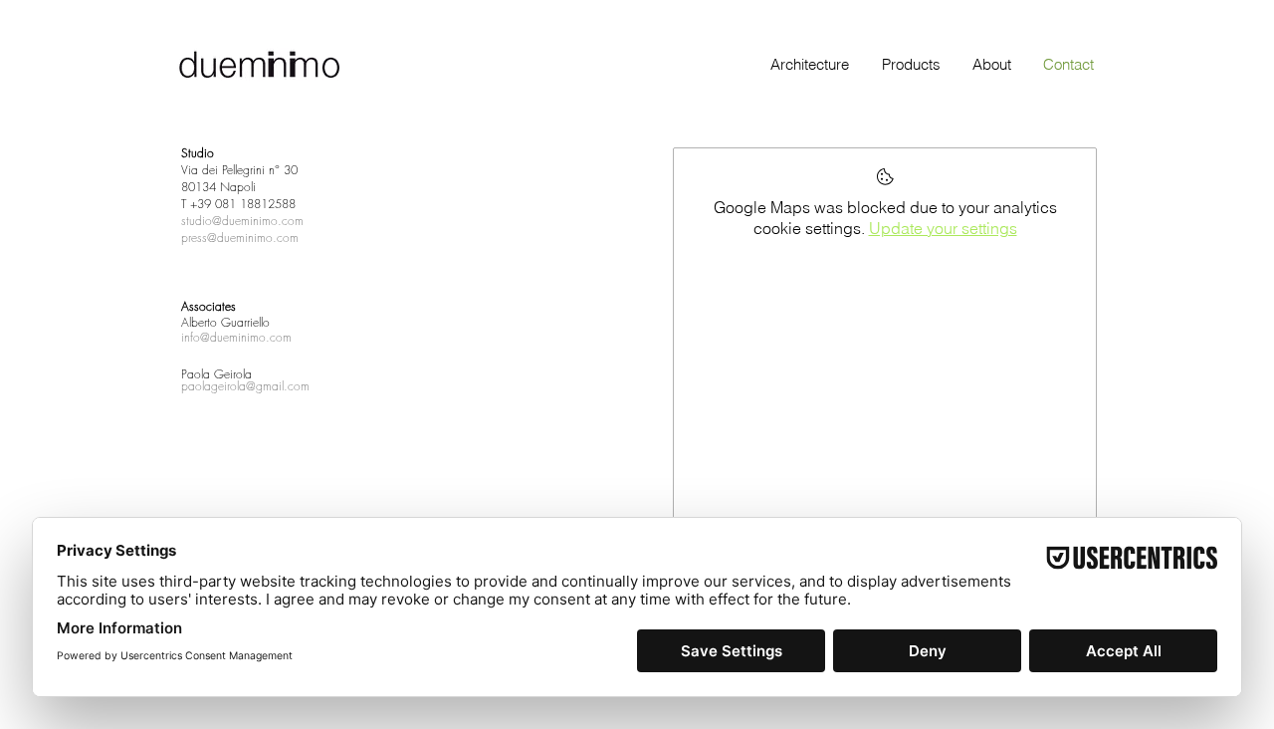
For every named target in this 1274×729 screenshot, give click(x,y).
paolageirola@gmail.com (245, 385)
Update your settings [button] (943, 228)
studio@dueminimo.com (242, 220)
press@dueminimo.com (240, 237)
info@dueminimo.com (236, 337)
